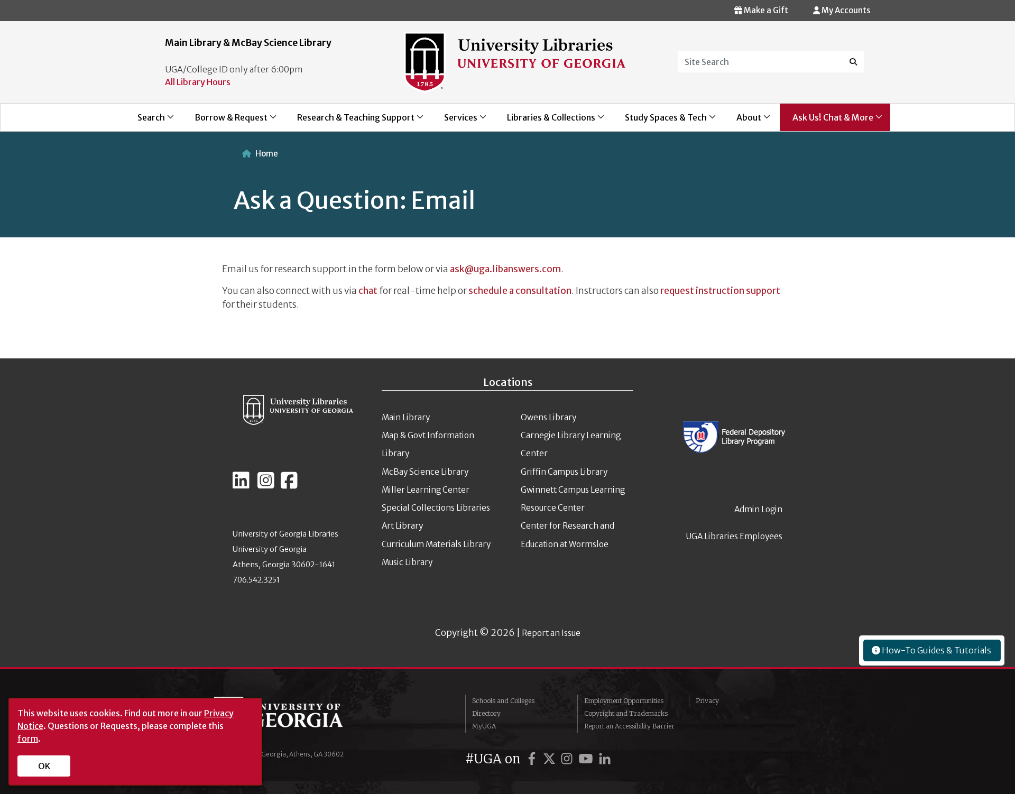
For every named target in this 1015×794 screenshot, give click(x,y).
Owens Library (548, 417)
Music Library (407, 562)
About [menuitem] (742, 121)
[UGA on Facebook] (533, 759)
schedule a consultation (519, 291)
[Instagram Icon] (265, 485)
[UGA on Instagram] (568, 759)
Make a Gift (765, 10)
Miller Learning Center (425, 490)
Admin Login (758, 509)
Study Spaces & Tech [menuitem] (659, 121)
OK (44, 766)
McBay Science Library (425, 472)
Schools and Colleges (503, 701)
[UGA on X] (551, 759)
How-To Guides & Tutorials (935, 650)
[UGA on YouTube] (587, 759)
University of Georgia (293, 718)
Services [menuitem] (454, 121)
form (27, 738)
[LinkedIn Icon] (241, 485)
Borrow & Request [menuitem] (224, 121)
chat (367, 291)
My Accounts (845, 10)
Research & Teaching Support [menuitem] (349, 121)
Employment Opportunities (623, 701)
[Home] (514, 61)
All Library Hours (197, 82)
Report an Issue (551, 633)
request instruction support (720, 291)
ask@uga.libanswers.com (505, 269)
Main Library (406, 417)
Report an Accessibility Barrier (629, 726)
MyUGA (484, 726)
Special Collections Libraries (436, 508)
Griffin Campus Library (564, 472)
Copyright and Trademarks (626, 713)
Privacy (707, 701)
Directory (486, 713)
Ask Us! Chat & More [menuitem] (826, 121)
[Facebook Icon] (289, 485)
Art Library (402, 526)
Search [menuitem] (145, 121)
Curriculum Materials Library (436, 544)
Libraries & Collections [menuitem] (544, 121)
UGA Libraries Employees (734, 536)
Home (266, 154)
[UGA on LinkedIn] (605, 759)
